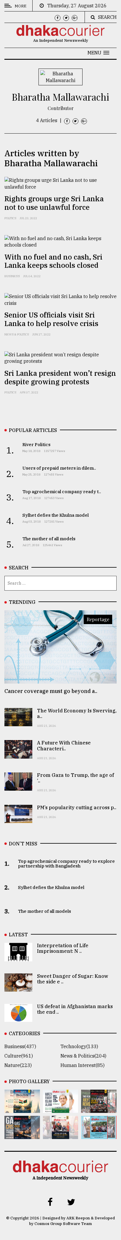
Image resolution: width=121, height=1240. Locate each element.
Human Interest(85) (82, 1065)
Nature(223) (18, 1065)
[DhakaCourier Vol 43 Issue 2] (22, 1135)
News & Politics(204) (83, 1056)
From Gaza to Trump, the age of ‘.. (75, 778)
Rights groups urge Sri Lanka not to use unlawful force (54, 203)
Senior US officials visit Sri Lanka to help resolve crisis (51, 319)
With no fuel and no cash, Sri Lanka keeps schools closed (53, 261)
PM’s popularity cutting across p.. (76, 807)
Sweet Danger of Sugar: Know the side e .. (72, 979)
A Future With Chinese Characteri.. (64, 745)
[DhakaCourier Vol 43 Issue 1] (60, 1135)
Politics (10, 218)
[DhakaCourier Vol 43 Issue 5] (22, 1109)
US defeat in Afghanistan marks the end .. (75, 1009)
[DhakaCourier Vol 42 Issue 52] (99, 1135)
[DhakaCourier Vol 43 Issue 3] (99, 1109)
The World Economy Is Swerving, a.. (77, 713)
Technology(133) (79, 1046)
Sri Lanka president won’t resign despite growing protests (60, 377)
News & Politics (16, 334)
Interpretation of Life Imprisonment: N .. (62, 948)
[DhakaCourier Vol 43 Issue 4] (60, 1109)
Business (12, 276)
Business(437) (20, 1046)
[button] (98, 52)
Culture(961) (18, 1056)
